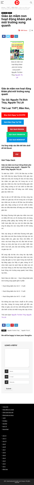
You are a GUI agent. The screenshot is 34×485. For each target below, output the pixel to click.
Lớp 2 (4, 463)
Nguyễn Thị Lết (16, 102)
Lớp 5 (4, 455)
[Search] (31, 2)
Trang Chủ (5, 407)
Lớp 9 (4, 444)
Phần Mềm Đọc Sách (8, 409)
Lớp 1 (4, 466)
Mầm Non (15, 7)
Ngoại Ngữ (5, 429)
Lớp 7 (4, 449)
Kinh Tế (5, 426)
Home (3, 7)
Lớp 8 (4, 447)
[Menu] (2, 2)
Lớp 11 (4, 438)
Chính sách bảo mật (8, 412)
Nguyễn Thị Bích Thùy (19, 315)
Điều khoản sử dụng (8, 415)
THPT (8, 7)
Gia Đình (5, 423)
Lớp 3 (4, 461)
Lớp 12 (4, 435)
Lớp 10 (4, 441)
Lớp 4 (4, 458)
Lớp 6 (4, 452)
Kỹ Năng (5, 421)
